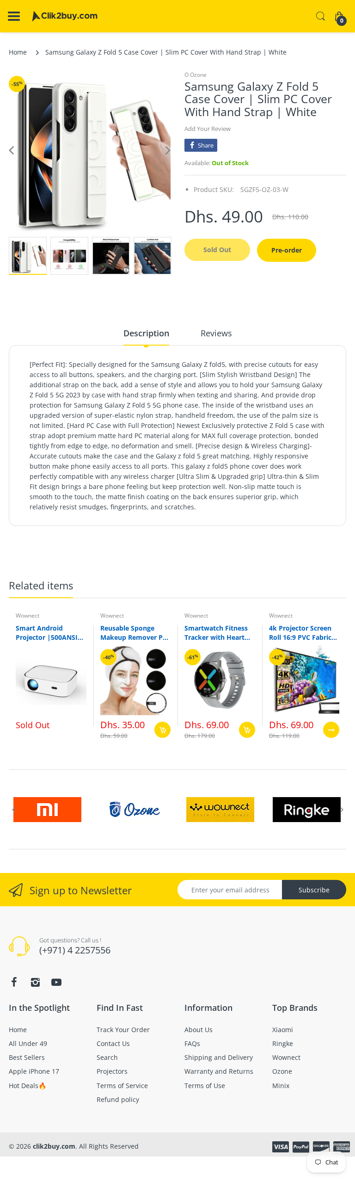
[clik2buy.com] (64, 16)
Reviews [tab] (216, 333)
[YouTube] (56, 982)
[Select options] (331, 730)
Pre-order (286, 250)
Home (18, 52)
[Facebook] (14, 982)
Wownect (27, 615)
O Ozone (195, 75)
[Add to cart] (162, 730)
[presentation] (13, 810)
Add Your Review (207, 128)
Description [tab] (146, 333)
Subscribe (314, 889)
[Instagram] (35, 982)
